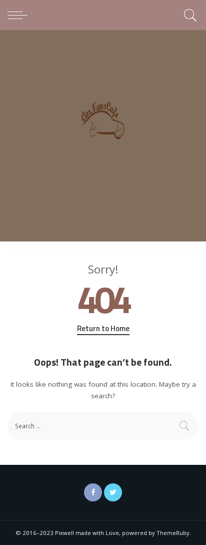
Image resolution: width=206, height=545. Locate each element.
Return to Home (103, 328)
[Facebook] (93, 492)
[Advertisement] (103, 138)
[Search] (188, 15)
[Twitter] (113, 492)
